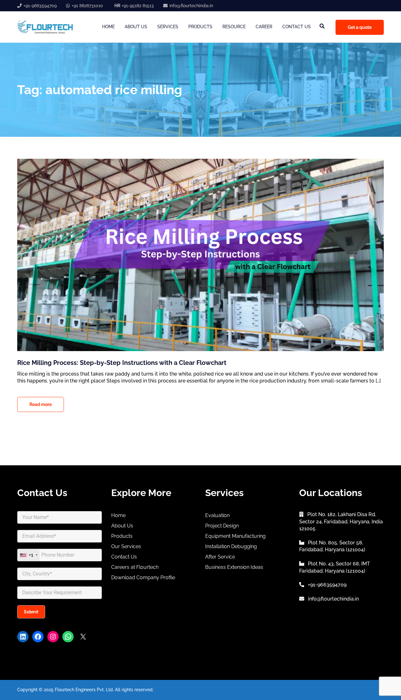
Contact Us (296, 26)
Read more (40, 404)
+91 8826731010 (87, 5)
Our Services (126, 546)
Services (167, 26)
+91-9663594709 (40, 5)
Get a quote (360, 27)
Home (108, 26)
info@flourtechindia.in (191, 5)
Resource (234, 26)
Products (200, 26)
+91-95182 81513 (134, 5)
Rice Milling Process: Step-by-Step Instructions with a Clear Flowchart (122, 362)
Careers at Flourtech (135, 567)
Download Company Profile (143, 577)
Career (264, 26)
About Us (136, 26)
